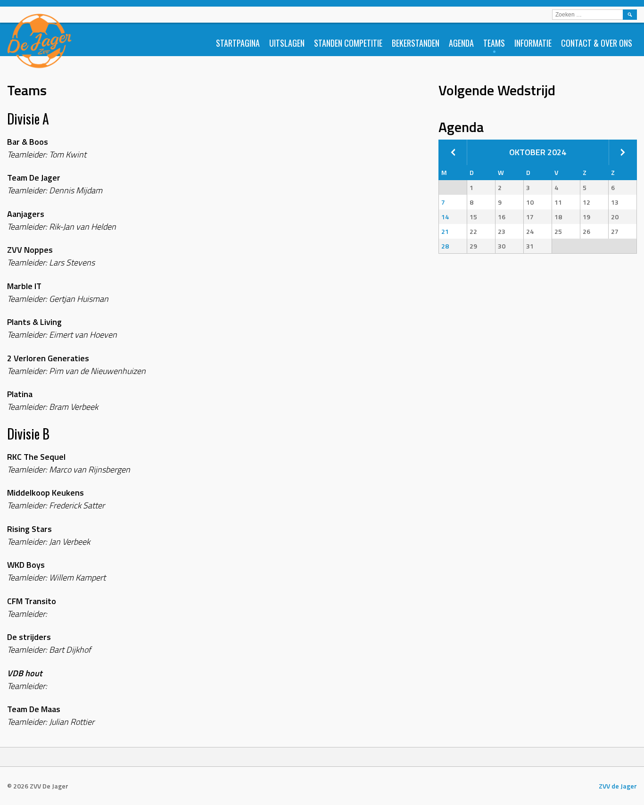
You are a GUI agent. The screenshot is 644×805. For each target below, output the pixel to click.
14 (445, 217)
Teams (494, 43)
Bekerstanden (415, 43)
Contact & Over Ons (596, 43)
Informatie (533, 43)
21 (445, 231)
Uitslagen (287, 43)
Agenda (461, 43)
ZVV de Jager (618, 786)
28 (445, 246)
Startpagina (238, 43)
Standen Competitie (348, 43)
